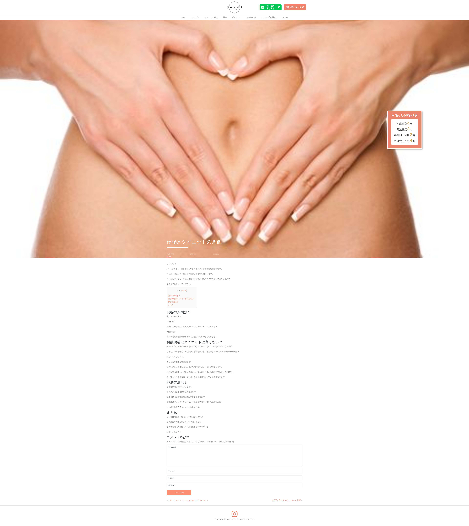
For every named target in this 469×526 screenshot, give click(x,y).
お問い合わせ (295, 7)
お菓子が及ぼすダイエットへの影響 (286, 500)
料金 (225, 17)
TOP (183, 17)
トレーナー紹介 (211, 17)
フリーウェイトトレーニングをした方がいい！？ (188, 500)
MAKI (169, 256)
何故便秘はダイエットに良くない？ (181, 298)
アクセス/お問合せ (269, 17)
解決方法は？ (173, 302)
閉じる (183, 290)
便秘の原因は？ (174, 295)
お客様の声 (251, 17)
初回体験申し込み (270, 7)
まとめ (170, 305)
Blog (285, 17)
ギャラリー (237, 17)
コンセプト (195, 17)
